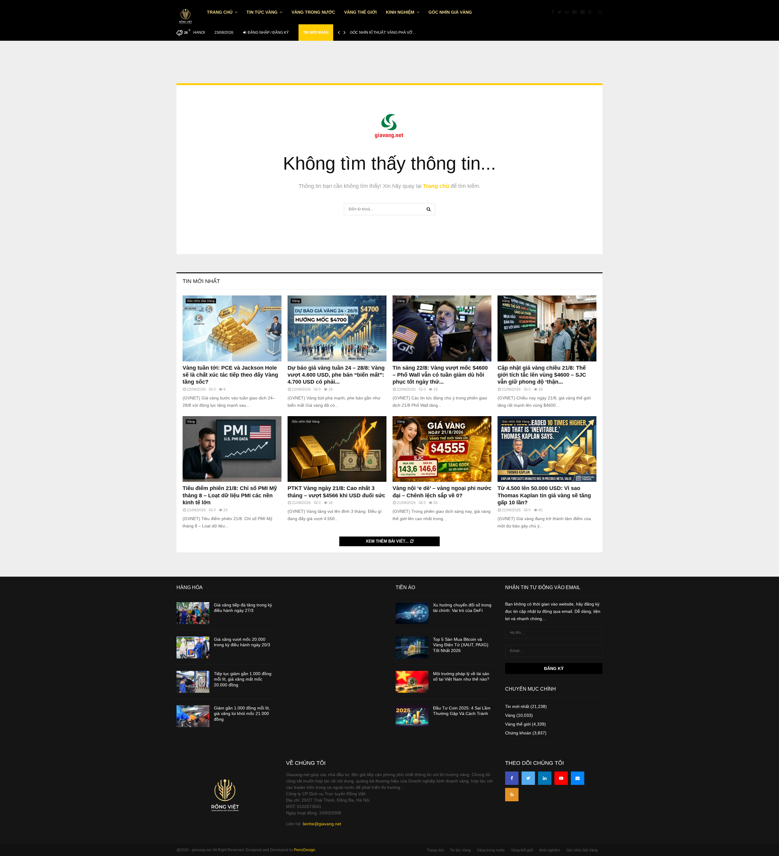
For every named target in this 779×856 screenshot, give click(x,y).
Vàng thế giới (360, 12)
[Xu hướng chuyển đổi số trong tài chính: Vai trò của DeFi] (412, 613)
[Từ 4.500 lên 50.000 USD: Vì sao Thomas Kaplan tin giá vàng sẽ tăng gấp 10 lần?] (547, 449)
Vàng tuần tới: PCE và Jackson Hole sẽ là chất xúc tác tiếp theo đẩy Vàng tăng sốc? (230, 375)
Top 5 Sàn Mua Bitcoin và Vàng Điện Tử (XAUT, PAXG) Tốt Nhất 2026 (460, 645)
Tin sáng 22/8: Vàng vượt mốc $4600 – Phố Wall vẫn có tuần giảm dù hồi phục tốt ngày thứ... (440, 375)
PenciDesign (304, 850)
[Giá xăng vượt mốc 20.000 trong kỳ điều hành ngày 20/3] (192, 647)
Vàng (296, 300)
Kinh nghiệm (400, 12)
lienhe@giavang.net (322, 823)
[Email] (584, 12)
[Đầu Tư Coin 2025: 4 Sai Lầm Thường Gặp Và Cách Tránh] (412, 716)
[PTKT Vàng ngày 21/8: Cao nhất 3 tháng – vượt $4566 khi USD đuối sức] (337, 449)
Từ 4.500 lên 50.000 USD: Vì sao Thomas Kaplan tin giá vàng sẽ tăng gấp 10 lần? (544, 495)
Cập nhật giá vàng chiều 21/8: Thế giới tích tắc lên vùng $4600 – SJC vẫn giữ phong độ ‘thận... (542, 375)
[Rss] (591, 12)
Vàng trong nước (313, 12)
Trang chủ (219, 12)
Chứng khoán (518, 732)
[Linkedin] (568, 12)
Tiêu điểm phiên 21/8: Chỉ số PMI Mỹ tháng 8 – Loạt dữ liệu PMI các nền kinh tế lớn (230, 495)
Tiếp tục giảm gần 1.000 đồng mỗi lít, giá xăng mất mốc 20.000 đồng (242, 679)
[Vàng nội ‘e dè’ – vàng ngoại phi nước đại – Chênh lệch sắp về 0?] (442, 449)
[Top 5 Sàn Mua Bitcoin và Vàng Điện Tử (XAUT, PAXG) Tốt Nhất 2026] (412, 647)
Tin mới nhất (201, 281)
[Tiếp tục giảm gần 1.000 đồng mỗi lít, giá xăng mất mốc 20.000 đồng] (192, 682)
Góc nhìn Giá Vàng (450, 12)
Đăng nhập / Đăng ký (268, 32)
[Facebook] (554, 12)
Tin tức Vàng (262, 12)
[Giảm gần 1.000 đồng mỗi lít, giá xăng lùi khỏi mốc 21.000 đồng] (192, 716)
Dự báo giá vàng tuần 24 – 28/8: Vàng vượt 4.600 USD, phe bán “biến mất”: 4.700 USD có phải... (336, 375)
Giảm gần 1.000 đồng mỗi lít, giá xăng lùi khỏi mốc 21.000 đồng (242, 713)
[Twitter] (561, 12)
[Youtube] (576, 12)
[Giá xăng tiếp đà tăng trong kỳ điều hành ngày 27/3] (192, 613)
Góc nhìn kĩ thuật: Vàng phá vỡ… (383, 32)
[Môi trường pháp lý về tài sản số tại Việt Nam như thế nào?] (412, 682)
